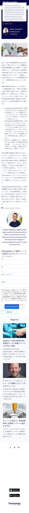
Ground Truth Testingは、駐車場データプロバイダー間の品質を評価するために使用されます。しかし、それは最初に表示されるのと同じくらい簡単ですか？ (14, 390)
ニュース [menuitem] (14, 473)
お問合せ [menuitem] (14, 457)
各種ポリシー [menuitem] (14, 477)
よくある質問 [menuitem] (14, 465)
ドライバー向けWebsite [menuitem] (14, 469)
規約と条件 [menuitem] (14, 481)
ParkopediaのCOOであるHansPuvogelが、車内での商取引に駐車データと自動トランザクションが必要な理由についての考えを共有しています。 (14, 350)
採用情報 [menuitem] (14, 461)
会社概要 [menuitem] (14, 453)
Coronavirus (7, 208)
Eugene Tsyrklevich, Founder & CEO (14, 230)
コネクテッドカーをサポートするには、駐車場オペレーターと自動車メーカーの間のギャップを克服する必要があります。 (14, 428)
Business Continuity (15, 208)
